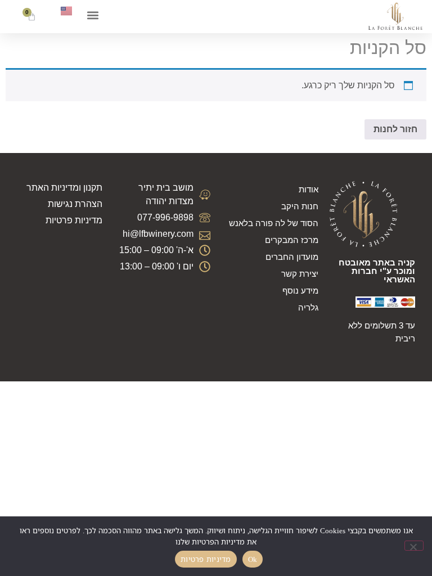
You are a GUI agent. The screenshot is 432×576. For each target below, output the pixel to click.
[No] (414, 546)
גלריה (308, 307)
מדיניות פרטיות (206, 559)
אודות (308, 189)
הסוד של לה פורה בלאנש (273, 223)
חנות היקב (299, 206)
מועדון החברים (292, 257)
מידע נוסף (300, 290)
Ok (253, 559)
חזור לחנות (395, 129)
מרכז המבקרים (291, 240)
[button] (92, 15)
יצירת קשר (299, 273)
